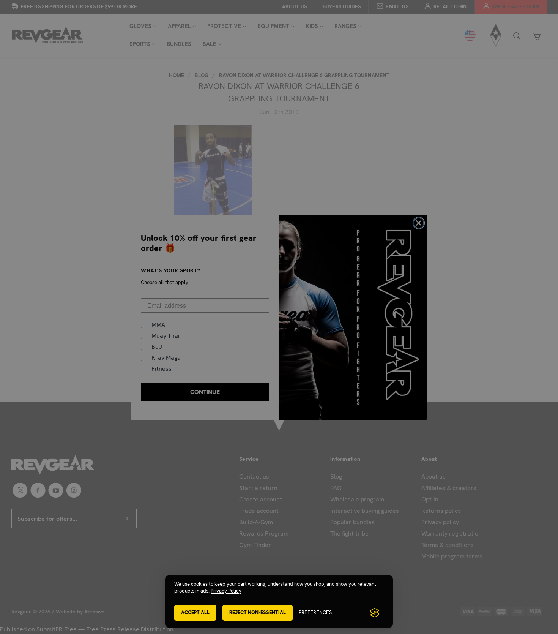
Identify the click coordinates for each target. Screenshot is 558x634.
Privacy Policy (226, 591)
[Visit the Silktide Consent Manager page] (375, 613)
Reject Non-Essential (257, 612)
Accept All (195, 612)
